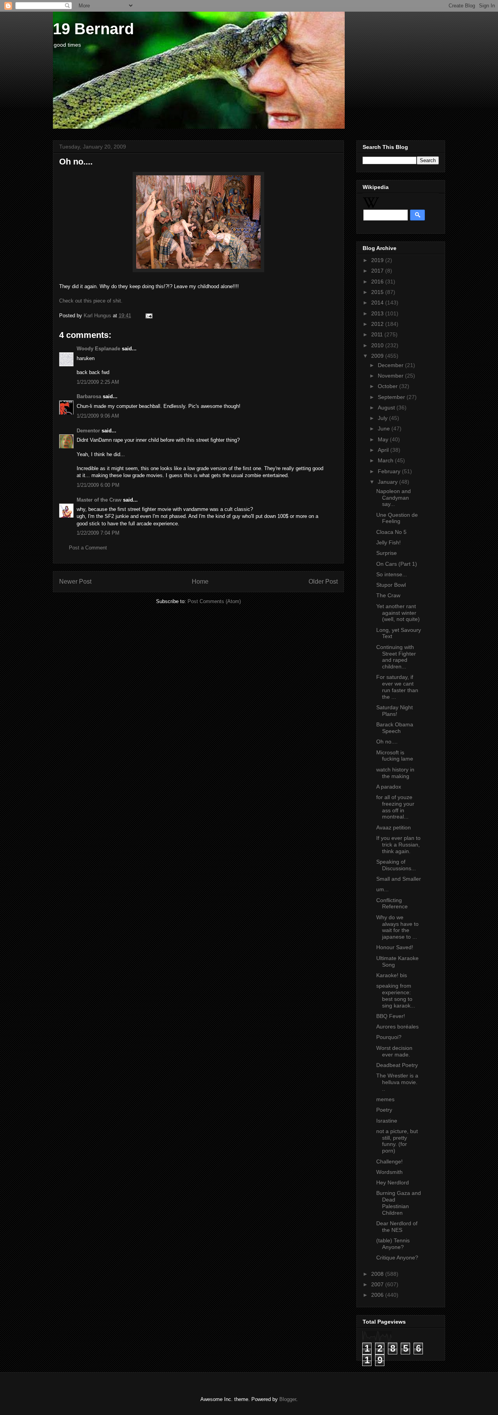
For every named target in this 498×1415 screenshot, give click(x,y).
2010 (378, 345)
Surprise (386, 553)
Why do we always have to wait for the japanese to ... (397, 927)
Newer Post (75, 581)
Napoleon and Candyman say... (393, 497)
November (391, 376)
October (388, 386)
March (386, 460)
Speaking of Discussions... (396, 865)
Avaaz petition (393, 827)
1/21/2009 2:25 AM (98, 382)
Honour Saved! (394, 947)
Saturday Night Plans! (394, 710)
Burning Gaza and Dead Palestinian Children (398, 1203)
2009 (378, 356)
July (383, 418)
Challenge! (389, 1161)
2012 (378, 324)
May (384, 439)
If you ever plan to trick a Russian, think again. (398, 844)
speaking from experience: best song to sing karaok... (395, 995)
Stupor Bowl (391, 585)
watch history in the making (395, 772)
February (390, 471)
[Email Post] (148, 315)
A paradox (388, 787)
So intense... (391, 574)
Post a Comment (88, 548)
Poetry (384, 1110)
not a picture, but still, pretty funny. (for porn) (397, 1141)
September (392, 397)
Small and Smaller (398, 879)
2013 (378, 313)
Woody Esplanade (98, 349)
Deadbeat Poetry (397, 1065)
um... (382, 889)
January (388, 482)
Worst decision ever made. (394, 1051)
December (391, 365)
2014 (378, 302)
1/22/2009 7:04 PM (98, 533)
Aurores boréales (397, 1026)
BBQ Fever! (390, 1016)
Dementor (88, 431)
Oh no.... (387, 741)
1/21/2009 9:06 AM (98, 416)
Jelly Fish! (388, 542)
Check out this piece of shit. (91, 301)
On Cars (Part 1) (396, 564)
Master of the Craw (99, 500)
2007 (378, 1284)
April (384, 450)
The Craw (388, 595)
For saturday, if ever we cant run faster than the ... (397, 687)
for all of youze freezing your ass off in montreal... (395, 807)
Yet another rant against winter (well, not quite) (398, 613)
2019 (378, 260)
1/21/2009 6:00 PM (98, 485)
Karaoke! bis (391, 975)
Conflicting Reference (392, 903)
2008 (378, 1274)
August (387, 407)
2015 (378, 292)
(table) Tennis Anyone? (393, 1243)
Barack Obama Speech (394, 727)
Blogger (287, 1399)
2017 (378, 271)
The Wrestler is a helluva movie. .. (397, 1082)
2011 (377, 334)
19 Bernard (93, 28)
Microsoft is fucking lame (394, 755)
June (384, 428)
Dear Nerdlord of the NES (396, 1226)
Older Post (323, 581)
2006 (378, 1295)
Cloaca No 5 (391, 532)
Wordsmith (389, 1172)
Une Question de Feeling (397, 518)
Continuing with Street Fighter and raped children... (396, 657)
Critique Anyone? (397, 1257)
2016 (378, 281)
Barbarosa (89, 396)
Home (200, 581)
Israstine (386, 1121)
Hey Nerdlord (392, 1182)
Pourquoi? (389, 1037)
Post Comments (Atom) (214, 601)
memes (385, 1099)
